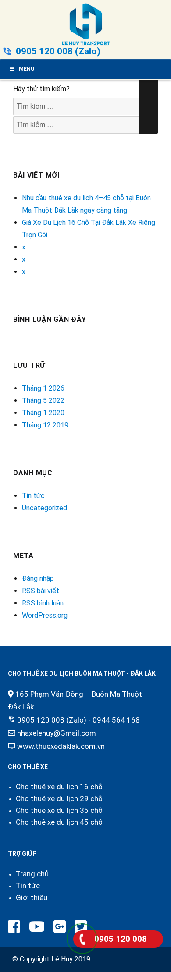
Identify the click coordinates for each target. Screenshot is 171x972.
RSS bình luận (43, 603)
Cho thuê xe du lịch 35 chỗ (59, 810)
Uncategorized (44, 508)
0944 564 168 (116, 720)
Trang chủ (32, 873)
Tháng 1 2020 (43, 413)
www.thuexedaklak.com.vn (61, 746)
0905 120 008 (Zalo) (58, 51)
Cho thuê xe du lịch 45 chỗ (59, 822)
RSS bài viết (40, 591)
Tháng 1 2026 (43, 388)
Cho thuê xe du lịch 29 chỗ (59, 798)
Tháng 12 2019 (45, 425)
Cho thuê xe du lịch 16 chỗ (59, 786)
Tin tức (33, 495)
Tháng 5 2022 (43, 400)
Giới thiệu (31, 897)
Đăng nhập (38, 578)
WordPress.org (45, 615)
